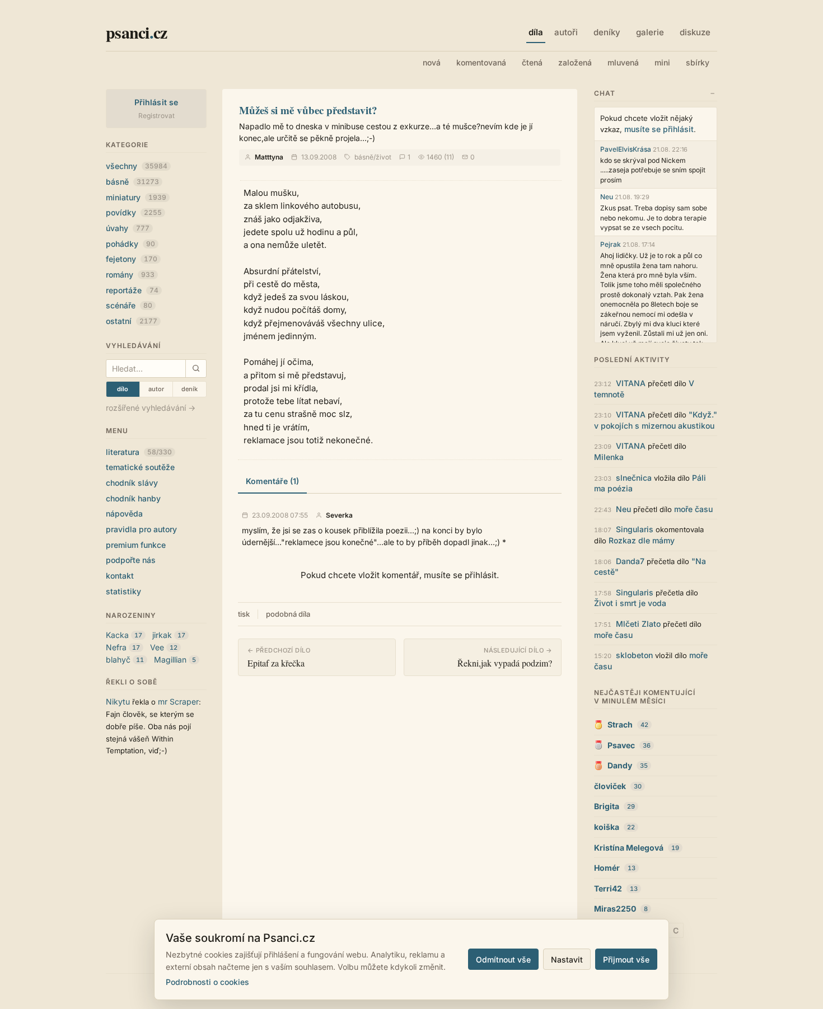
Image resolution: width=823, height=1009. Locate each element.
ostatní (131, 321)
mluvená (623, 62)
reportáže (132, 290)
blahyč (118, 659)
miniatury (136, 197)
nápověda (124, 513)
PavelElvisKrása (625, 149)
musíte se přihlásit (659, 129)
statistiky (123, 591)
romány (130, 274)
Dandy (619, 765)
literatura (139, 452)
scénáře (129, 305)
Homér (607, 867)
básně (132, 181)
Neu (606, 197)
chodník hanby (133, 498)
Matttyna (269, 157)
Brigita (606, 806)
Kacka (117, 635)
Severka (339, 515)
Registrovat (156, 115)
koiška (606, 827)
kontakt (120, 575)
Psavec (621, 745)
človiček (610, 786)
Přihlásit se (156, 102)
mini (662, 62)
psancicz (136, 32)
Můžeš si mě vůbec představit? (308, 110)
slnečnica (634, 477)
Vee (157, 647)
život (383, 157)
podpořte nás (131, 560)
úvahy (127, 228)
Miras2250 (615, 908)
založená (575, 62)
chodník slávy (132, 482)
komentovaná (481, 62)
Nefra (116, 647)
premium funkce (136, 545)
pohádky (130, 243)
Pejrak (610, 244)
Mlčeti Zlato (638, 623)
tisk (244, 613)
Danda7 (630, 561)
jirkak (162, 635)
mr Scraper (178, 701)
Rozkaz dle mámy (642, 540)
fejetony (131, 259)
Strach (620, 724)
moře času (693, 509)
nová (432, 62)
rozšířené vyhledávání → (150, 407)
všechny (136, 166)
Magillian (170, 659)
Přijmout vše (626, 959)
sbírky (697, 62)
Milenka (609, 457)
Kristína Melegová (628, 847)
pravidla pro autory (141, 529)
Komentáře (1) (272, 481)
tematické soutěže (140, 467)
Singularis (634, 529)
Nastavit (567, 959)
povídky (134, 212)
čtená (532, 62)
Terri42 (608, 888)
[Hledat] (195, 368)
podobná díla (288, 613)
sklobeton (634, 655)
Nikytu (118, 701)
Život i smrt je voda (630, 603)
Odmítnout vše (503, 959)
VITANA (631, 383)
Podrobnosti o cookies (207, 982)
